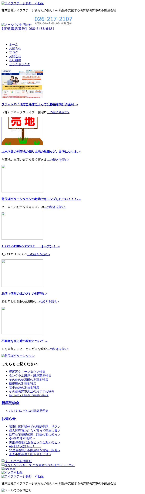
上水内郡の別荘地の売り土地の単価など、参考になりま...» (41, 151)
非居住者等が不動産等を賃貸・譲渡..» (34, 450)
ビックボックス (19, 64)
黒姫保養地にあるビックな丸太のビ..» (34, 442)
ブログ (13, 52)
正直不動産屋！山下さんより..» (30, 454)
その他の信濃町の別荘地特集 (28, 379)
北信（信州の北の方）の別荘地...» (25, 293)
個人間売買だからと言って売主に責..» (34, 430)
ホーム (13, 44)
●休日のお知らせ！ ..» (25, 446)
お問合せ (15, 56)
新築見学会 (10, 403)
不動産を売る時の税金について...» (25, 341)
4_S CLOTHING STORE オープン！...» (31, 246)
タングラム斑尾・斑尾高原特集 (30, 375)
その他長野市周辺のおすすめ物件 (31, 391)
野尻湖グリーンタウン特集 (27, 371)
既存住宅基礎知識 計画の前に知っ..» (34, 434)
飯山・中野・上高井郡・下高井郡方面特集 (29, 395)
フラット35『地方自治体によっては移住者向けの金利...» (40, 104)
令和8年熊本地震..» (22, 438)
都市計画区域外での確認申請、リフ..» (34, 426)
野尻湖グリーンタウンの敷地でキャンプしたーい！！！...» (41, 199)
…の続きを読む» (58, 112)
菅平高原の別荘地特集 (24, 387)
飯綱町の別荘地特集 (22, 383)
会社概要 (15, 60)
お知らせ (15, 48)
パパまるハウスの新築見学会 (28, 410)
